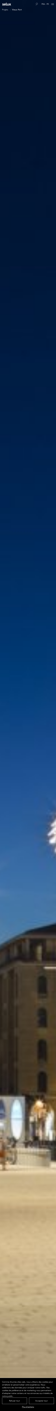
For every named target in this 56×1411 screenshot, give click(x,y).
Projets (5, 9)
